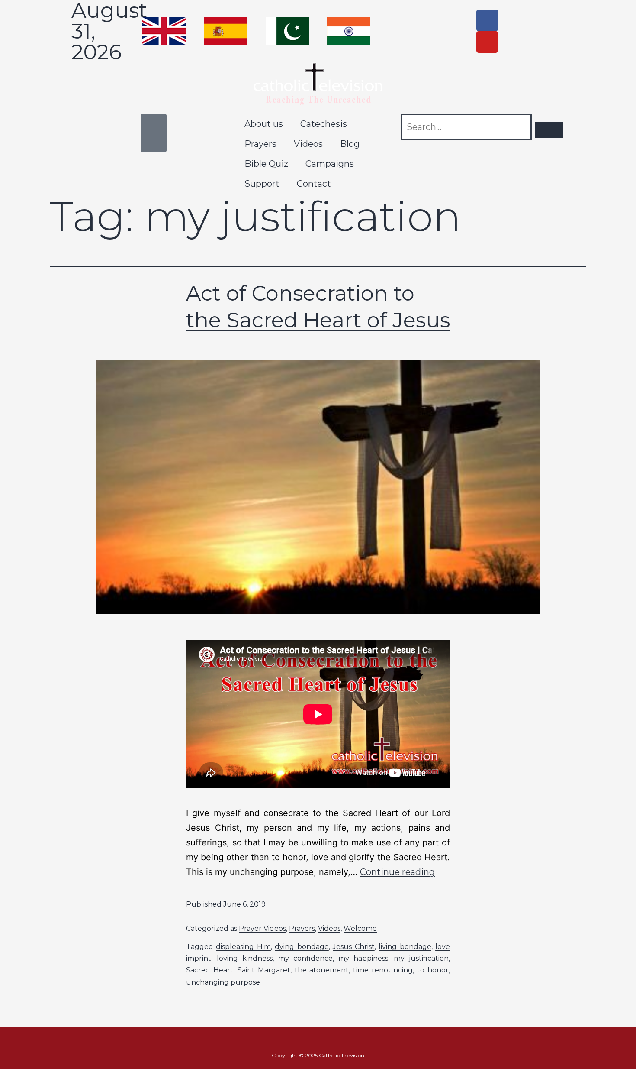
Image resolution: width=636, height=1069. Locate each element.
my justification (421, 958)
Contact (314, 183)
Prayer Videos (262, 928)
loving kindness (245, 958)
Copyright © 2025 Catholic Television (318, 1055)
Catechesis (323, 124)
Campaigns (329, 164)
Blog (350, 144)
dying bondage (301, 947)
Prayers (260, 144)
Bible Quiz (266, 164)
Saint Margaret (264, 970)
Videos (308, 144)
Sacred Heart (209, 970)
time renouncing (383, 970)
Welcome (360, 928)
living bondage (405, 947)
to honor (433, 970)
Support (261, 183)
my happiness (363, 958)
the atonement (322, 970)
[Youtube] (487, 42)
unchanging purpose (223, 982)
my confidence (305, 958)
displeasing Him (243, 947)
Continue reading (397, 872)
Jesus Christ (353, 947)
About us (263, 124)
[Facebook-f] (487, 20)
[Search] (549, 130)
